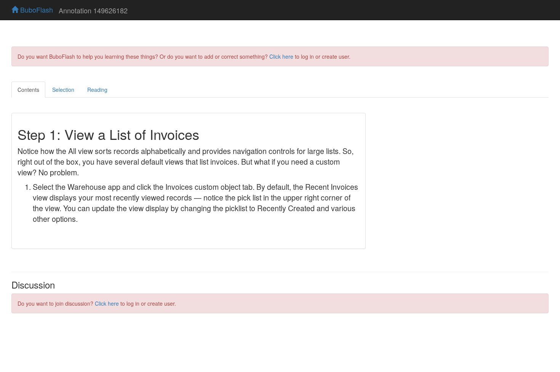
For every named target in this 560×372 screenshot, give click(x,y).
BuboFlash (35, 9)
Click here (281, 56)
